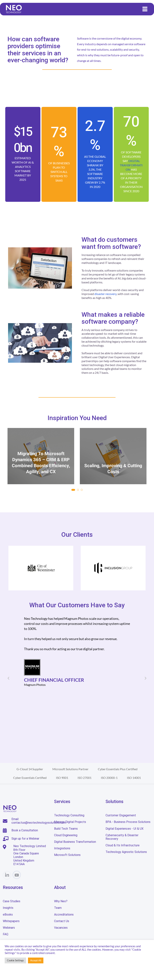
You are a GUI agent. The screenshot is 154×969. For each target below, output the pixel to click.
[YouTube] (17, 875)
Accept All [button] (35, 960)
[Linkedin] (7, 875)
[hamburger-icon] (145, 9)
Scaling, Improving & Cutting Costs (41, 469)
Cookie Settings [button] (15, 960)
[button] (72, 490)
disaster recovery (105, 294)
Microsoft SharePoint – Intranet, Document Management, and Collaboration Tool (113, 463)
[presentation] (11, 464)
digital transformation (131, 165)
